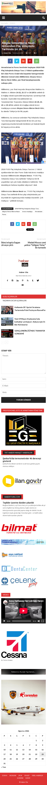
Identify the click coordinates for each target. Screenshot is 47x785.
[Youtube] (24, 285)
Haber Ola (7, 53)
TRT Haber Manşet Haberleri (18, 453)
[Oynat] (4, 621)
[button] (43, 17)
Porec (4, 214)
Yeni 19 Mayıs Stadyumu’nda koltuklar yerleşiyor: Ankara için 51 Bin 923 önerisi (29, 322)
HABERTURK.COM (12, 497)
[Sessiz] (39, 621)
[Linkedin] (18, 280)
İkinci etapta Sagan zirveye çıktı (10, 243)
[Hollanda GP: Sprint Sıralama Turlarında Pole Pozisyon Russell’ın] (7, 310)
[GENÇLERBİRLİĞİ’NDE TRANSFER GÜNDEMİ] (7, 333)
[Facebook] (8, 280)
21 (30, 754)
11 (11, 750)
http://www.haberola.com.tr (23, 275)
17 (4, 754)
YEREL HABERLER (37, 775)
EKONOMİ (13, 775)
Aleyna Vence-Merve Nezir (11, 211)
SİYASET (27, 775)
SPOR (10, 39)
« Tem (3, 767)
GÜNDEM (20, 778)
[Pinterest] (24, 280)
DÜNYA (4, 39)
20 (23, 754)
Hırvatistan (38, 211)
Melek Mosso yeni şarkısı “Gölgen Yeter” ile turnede (35, 245)
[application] (23, 610)
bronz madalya (27, 211)
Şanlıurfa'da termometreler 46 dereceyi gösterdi (22, 459)
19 (17, 754)
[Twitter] (39, 280)
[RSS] (29, 280)
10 (4, 750)
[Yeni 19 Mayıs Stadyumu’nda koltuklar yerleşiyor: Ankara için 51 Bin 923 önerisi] (7, 321)
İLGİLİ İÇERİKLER (10, 296)
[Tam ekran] (42, 621)
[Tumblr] (34, 280)
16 (43, 750)
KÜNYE (28, 778)
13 (23, 750)
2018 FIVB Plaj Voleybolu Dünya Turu (27, 209)
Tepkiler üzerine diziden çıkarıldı (18, 502)
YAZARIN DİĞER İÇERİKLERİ (15, 300)
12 (17, 750)
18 (11, 754)
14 (30, 750)
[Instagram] (13, 280)
